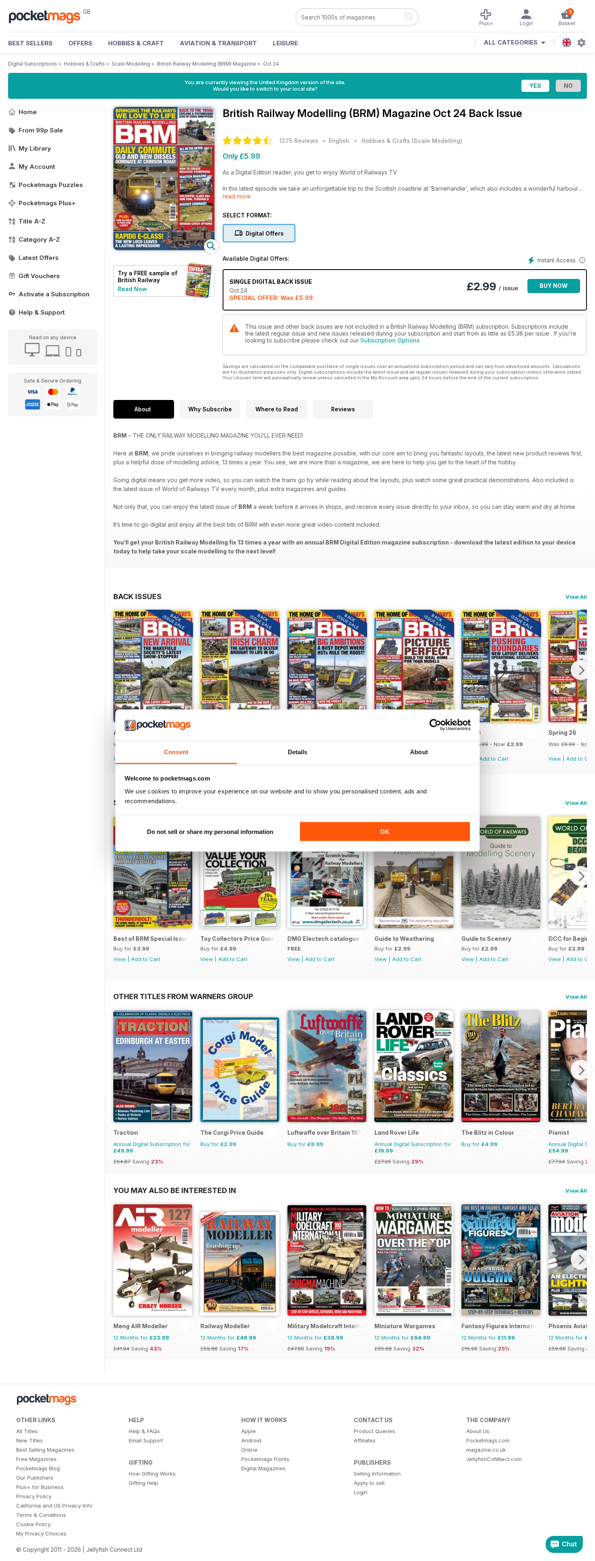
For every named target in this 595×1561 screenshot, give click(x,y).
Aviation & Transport (218, 43)
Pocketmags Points (265, 1459)
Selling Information (377, 1473)
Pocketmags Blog (38, 1468)
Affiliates (365, 1440)
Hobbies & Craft (136, 43)
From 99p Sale (41, 130)
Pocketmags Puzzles (51, 185)
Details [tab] (298, 751)
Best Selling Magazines (45, 1449)
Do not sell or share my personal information (210, 831)
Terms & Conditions (41, 1515)
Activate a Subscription (54, 294)
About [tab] (419, 751)
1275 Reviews (298, 140)
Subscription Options (390, 340)
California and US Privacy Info (54, 1505)
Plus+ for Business (40, 1487)
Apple (248, 1431)
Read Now (132, 288)
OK (384, 831)
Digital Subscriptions (32, 64)
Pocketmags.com (488, 1440)
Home (28, 112)
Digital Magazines (263, 1468)
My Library (35, 148)
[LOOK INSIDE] (164, 248)
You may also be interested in (174, 1190)
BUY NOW (554, 285)
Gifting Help (143, 1483)
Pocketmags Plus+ (47, 203)
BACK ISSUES (137, 596)
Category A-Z (39, 239)
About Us (477, 1431)
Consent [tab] (176, 751)
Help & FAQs (144, 1431)
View (554, 758)
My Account (37, 166)
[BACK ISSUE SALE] (500, 720)
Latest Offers (39, 258)
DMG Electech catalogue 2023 (324, 938)
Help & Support (42, 312)
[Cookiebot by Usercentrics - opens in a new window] (435, 725)
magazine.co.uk (486, 1449)
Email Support (146, 1440)
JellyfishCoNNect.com (494, 1459)
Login (361, 1492)
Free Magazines (36, 1459)
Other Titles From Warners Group (183, 996)
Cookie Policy (33, 1524)
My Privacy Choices (41, 1533)
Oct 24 (271, 64)
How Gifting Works (152, 1473)
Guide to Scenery (486, 938)
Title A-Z (32, 221)
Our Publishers (34, 1477)
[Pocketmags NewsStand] (48, 16)
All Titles (27, 1431)
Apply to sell (369, 1483)
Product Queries (374, 1431)
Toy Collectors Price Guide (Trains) (237, 938)
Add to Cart (493, 758)
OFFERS (80, 43)
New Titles (29, 1440)
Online (249, 1449)
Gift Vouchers (39, 276)
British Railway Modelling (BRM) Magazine (206, 64)
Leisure (285, 43)
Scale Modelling (131, 64)
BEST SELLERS (30, 43)
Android (251, 1440)
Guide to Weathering (404, 938)
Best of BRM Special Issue (150, 938)
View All (576, 596)
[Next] (581, 670)
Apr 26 (471, 732)
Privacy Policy (33, 1496)
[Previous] (119, 670)
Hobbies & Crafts (84, 64)
